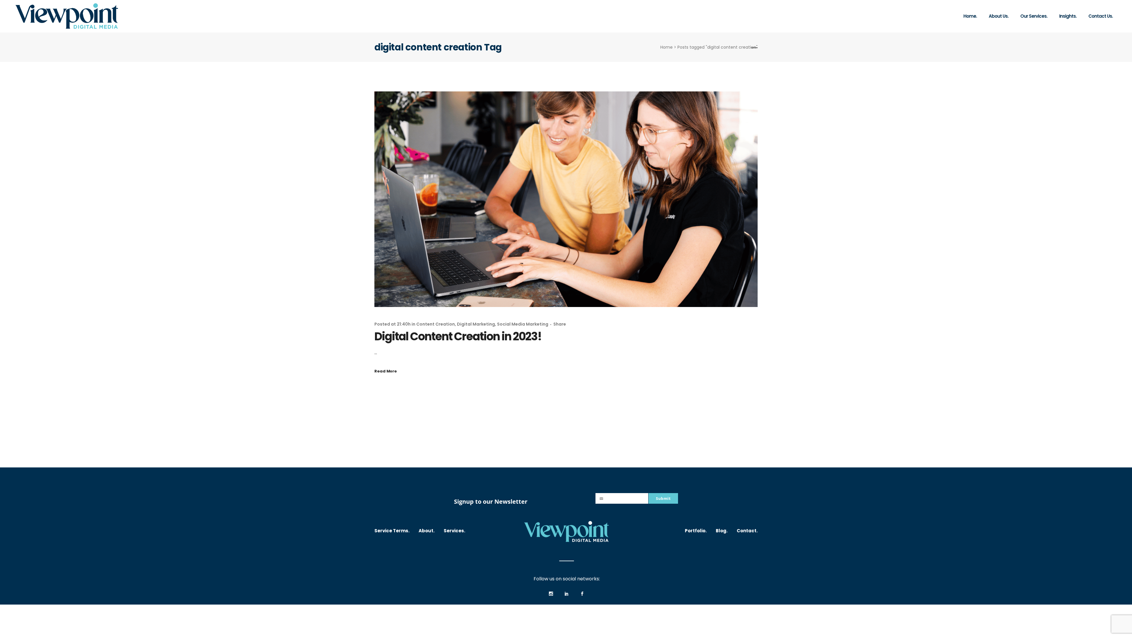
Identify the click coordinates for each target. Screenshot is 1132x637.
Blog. (722, 531)
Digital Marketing (476, 324)
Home (666, 47)
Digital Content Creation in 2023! (458, 336)
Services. (454, 531)
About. (427, 531)
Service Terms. (391, 531)
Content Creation (435, 324)
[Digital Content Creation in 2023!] (566, 199)
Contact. (747, 531)
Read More (385, 371)
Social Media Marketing (522, 324)
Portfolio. (696, 531)
